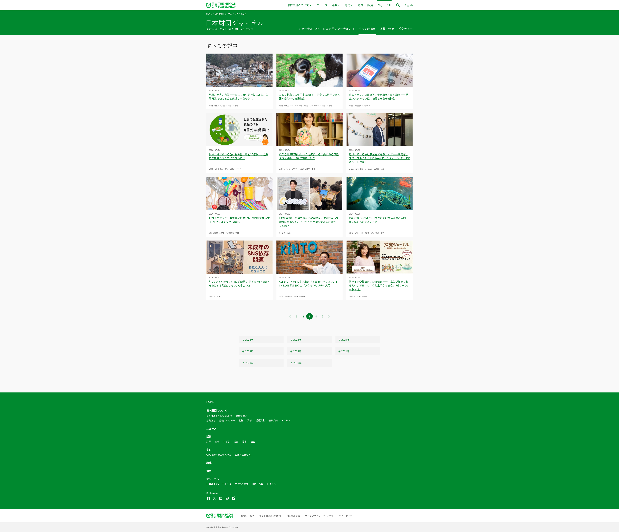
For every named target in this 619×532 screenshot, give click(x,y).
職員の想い (241, 415)
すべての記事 (367, 28)
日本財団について (297, 5)
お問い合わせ (247, 515)
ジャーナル (384, 5)
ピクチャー (405, 28)
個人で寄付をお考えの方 (218, 454)
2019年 (297, 363)
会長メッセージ (227, 420)
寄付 (347, 5)
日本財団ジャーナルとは (338, 28)
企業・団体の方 (243, 454)
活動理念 (210, 420)
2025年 (297, 339)
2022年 (297, 351)
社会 (253, 441)
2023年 (249, 351)
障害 (244, 441)
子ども (226, 441)
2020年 (249, 363)
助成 (360, 5)
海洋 (208, 441)
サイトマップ (345, 515)
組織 (241, 420)
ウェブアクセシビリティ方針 (319, 515)
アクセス (285, 420)
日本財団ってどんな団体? (219, 415)
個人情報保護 (293, 515)
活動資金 (260, 420)
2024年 (345, 339)
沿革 (249, 420)
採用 (370, 5)
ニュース (322, 5)
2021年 (345, 351)
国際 (217, 441)
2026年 (249, 339)
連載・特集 (387, 28)
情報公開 (273, 420)
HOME (209, 13)
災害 (236, 441)
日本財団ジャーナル (223, 13)
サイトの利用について (270, 515)
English (408, 5)
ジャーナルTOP (309, 28)
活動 (335, 5)
